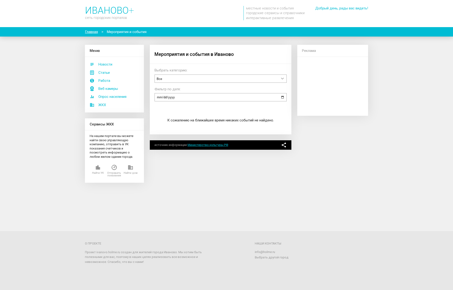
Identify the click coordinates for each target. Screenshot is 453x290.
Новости (105, 64)
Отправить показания (114, 174)
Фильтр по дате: (168, 89)
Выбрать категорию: (171, 70)
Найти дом (131, 172)
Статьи (104, 72)
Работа (104, 81)
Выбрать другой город (272, 257)
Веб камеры (108, 89)
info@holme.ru (265, 252)
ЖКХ (102, 105)
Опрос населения (112, 97)
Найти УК (98, 172)
